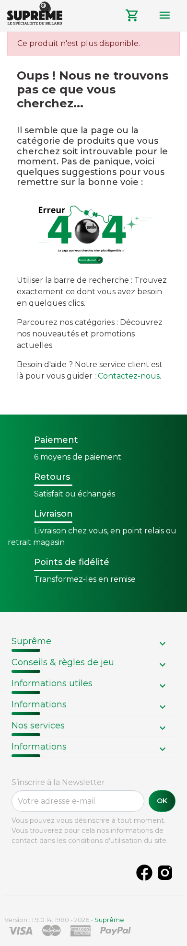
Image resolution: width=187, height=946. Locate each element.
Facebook (144, 872)
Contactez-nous (129, 376)
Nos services (38, 725)
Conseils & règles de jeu (63, 662)
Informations (39, 704)
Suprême (31, 641)
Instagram (165, 872)
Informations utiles (52, 683)
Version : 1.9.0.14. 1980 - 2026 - (64, 919)
